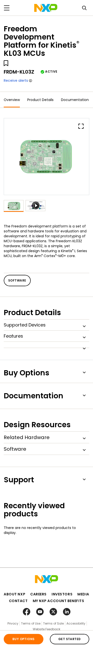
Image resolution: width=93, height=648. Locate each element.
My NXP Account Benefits (58, 600)
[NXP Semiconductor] (45, 8)
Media (83, 594)
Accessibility (75, 623)
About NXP (14, 594)
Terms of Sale (53, 623)
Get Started (69, 639)
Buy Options (23, 639)
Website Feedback (46, 629)
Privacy (12, 623)
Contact (18, 600)
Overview (12, 99)
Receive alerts (16, 80)
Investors (62, 594)
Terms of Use (30, 623)
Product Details (40, 99)
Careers (38, 594)
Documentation (75, 99)
